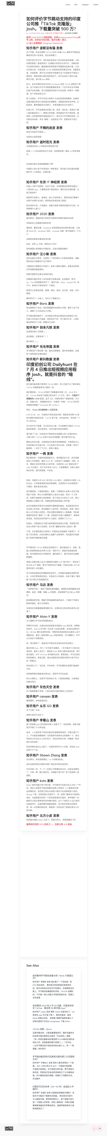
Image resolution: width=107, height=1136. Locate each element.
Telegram (85, 5)
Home (68, 5)
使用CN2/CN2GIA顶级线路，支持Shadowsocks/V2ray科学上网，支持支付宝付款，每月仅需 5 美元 (53, 38)
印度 (47, 33)
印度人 (61, 33)
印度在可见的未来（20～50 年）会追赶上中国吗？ (53, 1087)
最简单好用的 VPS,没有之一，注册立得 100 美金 (49, 824)
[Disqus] (53, 870)
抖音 (50, 33)
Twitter (95, 5)
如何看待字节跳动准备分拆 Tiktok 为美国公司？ (53, 976)
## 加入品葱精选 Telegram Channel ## (44, 43)
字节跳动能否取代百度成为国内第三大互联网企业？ (53, 1057)
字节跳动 (56, 33)
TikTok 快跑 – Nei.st (42, 1029)
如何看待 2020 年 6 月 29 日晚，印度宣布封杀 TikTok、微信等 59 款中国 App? (53, 1006)
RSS (76, 5)
